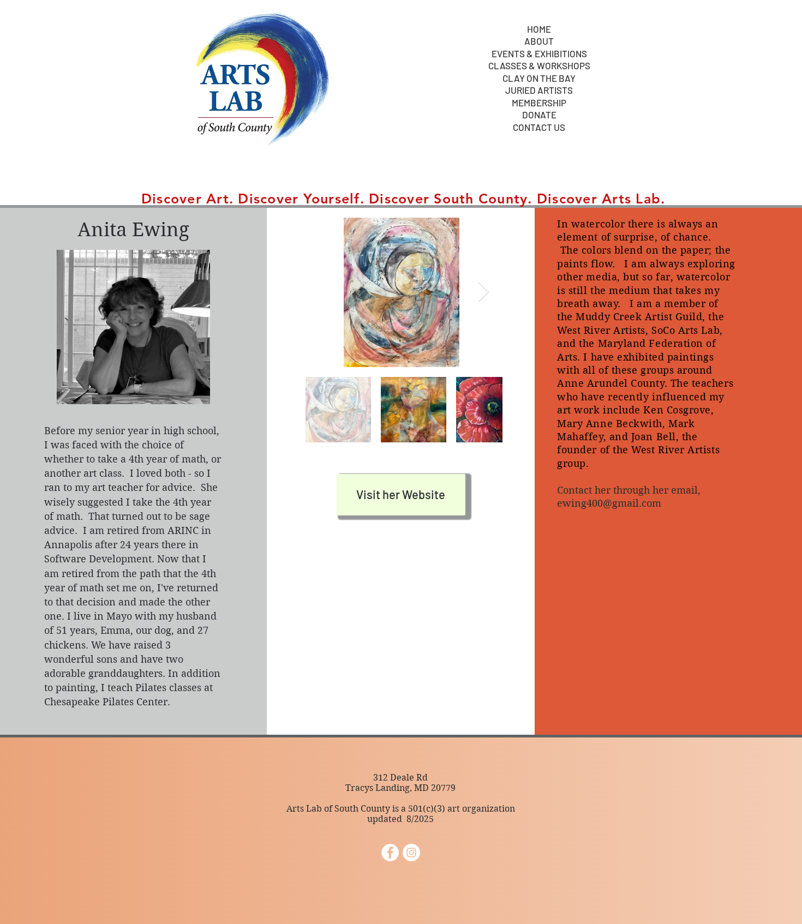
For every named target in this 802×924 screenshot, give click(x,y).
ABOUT (539, 41)
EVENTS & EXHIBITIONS (539, 53)
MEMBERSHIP (539, 102)
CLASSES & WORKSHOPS (539, 65)
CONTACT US (539, 127)
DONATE (539, 114)
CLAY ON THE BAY (539, 78)
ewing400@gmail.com (609, 503)
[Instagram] (411, 852)
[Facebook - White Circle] (390, 852)
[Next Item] (483, 292)
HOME (539, 29)
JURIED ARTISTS (539, 90)
